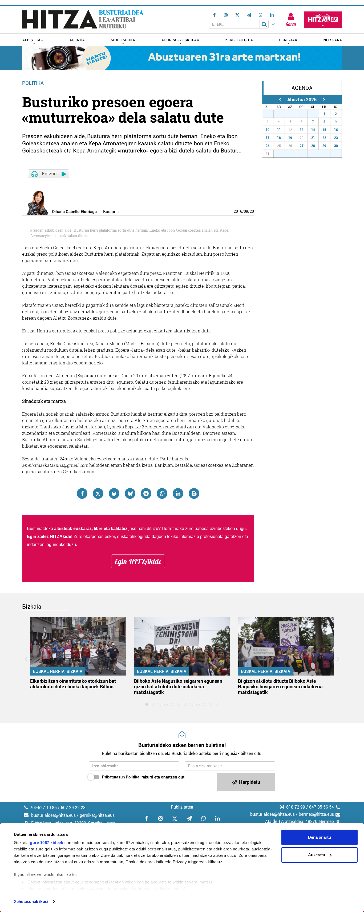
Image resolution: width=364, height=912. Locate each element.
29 (293, 114)
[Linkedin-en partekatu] (178, 493)
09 (246, 211)
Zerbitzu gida (239, 39)
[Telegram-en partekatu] (146, 493)
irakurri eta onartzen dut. (143, 777)
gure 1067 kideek (46, 842)
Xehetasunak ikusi (31, 901)
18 (279, 138)
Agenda (77, 39)
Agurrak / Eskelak (180, 39)
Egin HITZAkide (138, 561)
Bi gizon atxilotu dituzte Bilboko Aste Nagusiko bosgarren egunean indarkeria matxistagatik (280, 686)
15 (324, 130)
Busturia (111, 212)
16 (336, 130)
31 (316, 114)
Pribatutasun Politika (120, 777)
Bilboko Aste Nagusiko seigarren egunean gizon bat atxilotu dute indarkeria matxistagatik (178, 686)
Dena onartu (319, 837)
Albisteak (32, 39)
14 (313, 130)
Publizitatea (182, 807)
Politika (33, 83)
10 (267, 130)
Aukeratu (316, 855)
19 (290, 138)
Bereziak (288, 39)
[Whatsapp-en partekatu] (162, 493)
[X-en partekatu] (98, 493)
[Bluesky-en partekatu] (130, 493)
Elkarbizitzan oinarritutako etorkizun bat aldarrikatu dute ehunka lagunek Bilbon (73, 683)
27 (271, 114)
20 (252, 211)
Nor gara (332, 39)
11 (279, 130)
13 (302, 130)
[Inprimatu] (194, 493)
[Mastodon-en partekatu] (114, 493)
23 (336, 138)
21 (313, 138)
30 (305, 114)
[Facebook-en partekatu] (82, 493)
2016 (238, 211)
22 (324, 138)
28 (282, 114)
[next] (324, 99)
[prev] (280, 99)
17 (267, 138)
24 (267, 146)
